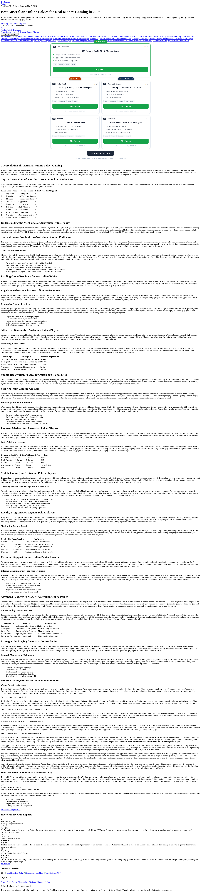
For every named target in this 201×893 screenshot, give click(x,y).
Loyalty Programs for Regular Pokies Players (53, 41)
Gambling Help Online (13, 873)
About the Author (43, 882)
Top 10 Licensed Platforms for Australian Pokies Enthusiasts (62, 37)
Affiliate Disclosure (29, 882)
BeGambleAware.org (120, 158)
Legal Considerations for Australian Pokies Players (33, 39)
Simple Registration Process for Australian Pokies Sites (110, 39)
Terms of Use (17, 882)
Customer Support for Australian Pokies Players (90, 41)
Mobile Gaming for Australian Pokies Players (18, 41)
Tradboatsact (5, 2)
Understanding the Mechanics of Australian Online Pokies (107, 37)
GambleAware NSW (52, 873)
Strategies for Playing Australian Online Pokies (171, 41)
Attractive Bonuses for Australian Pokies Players (71, 39)
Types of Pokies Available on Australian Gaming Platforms (152, 37)
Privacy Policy (6, 882)
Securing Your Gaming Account (144, 39)
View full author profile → (10, 810)
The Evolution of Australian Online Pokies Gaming (20, 37)
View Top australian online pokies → (14, 24)
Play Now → (100, 70)
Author (3, 4)
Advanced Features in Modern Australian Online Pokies (130, 41)
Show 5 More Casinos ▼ (100, 153)
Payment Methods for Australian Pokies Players (174, 39)
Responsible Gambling (33, 873)
